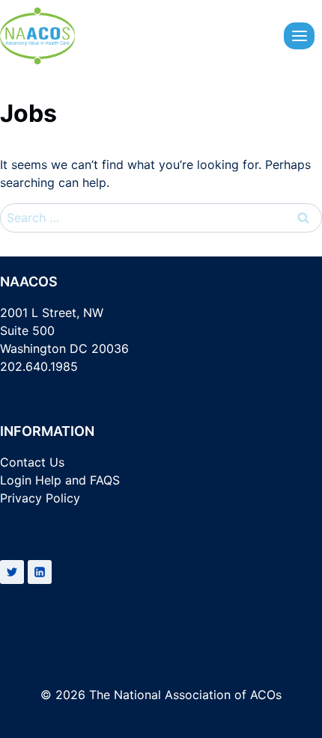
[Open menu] (299, 35)
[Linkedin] (40, 572)
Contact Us (32, 462)
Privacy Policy (40, 498)
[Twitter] (12, 572)
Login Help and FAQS (60, 480)
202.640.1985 (39, 366)
